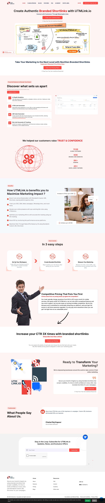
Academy (57, 3)
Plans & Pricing (32, 3)
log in (79, 3)
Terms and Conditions (85, 496)
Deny (94, 500)
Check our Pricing (52, 341)
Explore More (12, 92)
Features (46, 3)
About (34, 481)
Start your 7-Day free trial (90, 3)
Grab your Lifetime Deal (52, 17)
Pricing (34, 486)
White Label (66, 3)
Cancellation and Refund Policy (72, 496)
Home (23, 3)
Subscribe (74, 450)
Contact (55, 484)
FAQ (52, 3)
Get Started (90, 388)
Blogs (40, 3)
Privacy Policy (94, 496)
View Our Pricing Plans (52, 67)
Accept (87, 500)
